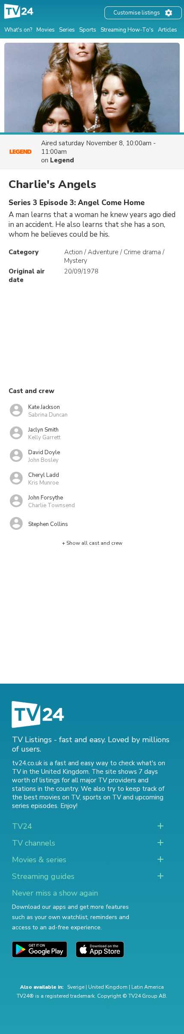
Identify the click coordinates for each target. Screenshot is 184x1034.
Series (67, 30)
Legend (62, 160)
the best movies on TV (46, 797)
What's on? (18, 30)
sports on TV (102, 797)
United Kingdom (108, 987)
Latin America (147, 987)
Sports (87, 30)
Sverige (75, 987)
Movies (45, 30)
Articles (167, 30)
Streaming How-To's (127, 30)
